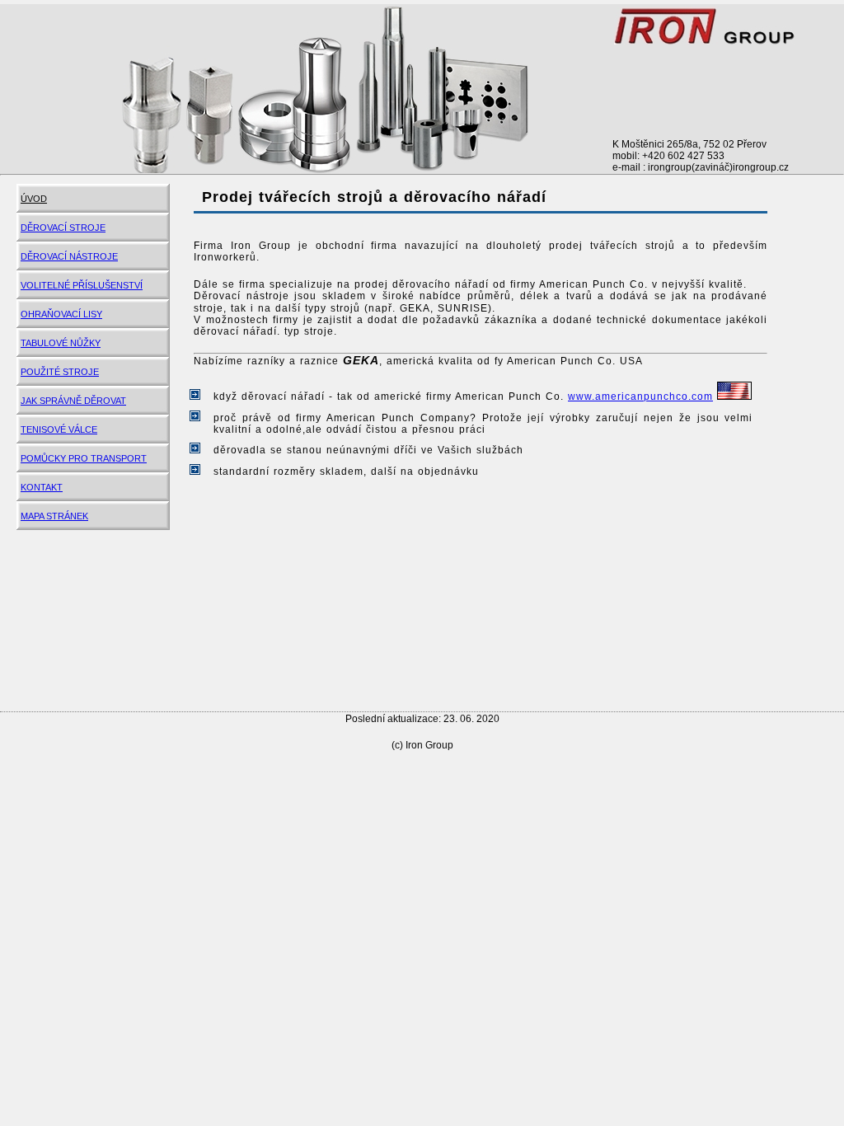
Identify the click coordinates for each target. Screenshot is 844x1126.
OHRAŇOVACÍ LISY (61, 314)
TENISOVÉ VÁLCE (59, 429)
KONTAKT (42, 487)
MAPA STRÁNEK (54, 516)
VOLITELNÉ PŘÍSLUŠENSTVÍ (82, 285)
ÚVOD (34, 199)
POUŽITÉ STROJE (60, 372)
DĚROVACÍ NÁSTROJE (69, 256)
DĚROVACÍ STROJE (63, 227)
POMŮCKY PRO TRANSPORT (84, 458)
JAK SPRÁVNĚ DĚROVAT (73, 401)
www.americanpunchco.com (640, 396)
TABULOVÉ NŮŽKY (61, 343)
